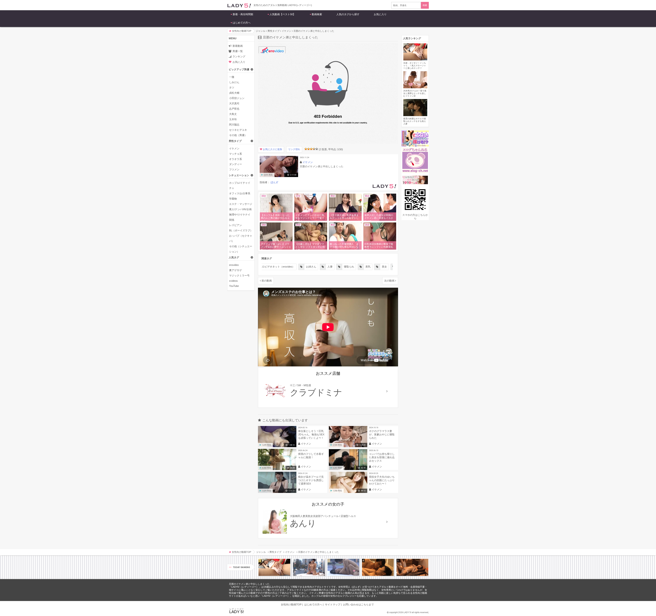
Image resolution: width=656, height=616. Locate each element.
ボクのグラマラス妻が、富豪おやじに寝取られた (382, 434)
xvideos (233, 280)
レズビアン (235, 225)
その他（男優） (238, 135)
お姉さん (292, 266)
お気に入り (380, 14)
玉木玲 (233, 119)
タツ (231, 87)
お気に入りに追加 (272, 149)
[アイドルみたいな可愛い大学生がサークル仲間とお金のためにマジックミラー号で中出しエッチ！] (309, 567)
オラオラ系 (235, 159)
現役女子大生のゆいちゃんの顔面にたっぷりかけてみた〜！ (382, 480)
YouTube (234, 285)
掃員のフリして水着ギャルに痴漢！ (311, 455)
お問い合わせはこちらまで (358, 604)
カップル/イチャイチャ (239, 185)
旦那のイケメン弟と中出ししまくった (249, 584)
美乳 (349, 266)
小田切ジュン (236, 98)
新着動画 (238, 45)
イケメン (234, 148)
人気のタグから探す (347, 14)
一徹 (231, 76)
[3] (311, 149)
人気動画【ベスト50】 (282, 14)
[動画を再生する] (279, 176)
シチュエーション (239, 175)
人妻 (311, 266)
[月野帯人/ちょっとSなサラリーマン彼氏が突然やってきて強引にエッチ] (378, 567)
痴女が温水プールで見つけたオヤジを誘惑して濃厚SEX (311, 480)
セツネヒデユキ (238, 129)
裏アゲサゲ (235, 270)
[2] (308, 149)
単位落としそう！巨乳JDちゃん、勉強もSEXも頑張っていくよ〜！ (311, 434)
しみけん (234, 82)
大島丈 (233, 114)
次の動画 (389, 280)
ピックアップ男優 (239, 69)
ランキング (239, 56)
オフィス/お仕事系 (239, 193)
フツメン (234, 169)
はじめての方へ (242, 22)
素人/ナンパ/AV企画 (240, 209)
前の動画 (267, 280)
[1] (305, 149)
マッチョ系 (235, 153)
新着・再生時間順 (243, 14)
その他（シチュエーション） (240, 249)
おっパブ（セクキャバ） (240, 238)
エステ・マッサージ (240, 203)
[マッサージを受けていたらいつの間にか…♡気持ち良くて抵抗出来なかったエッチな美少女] (412, 567)
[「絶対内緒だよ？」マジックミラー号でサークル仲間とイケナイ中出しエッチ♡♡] (343, 567)
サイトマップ (332, 604)
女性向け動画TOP (291, 604)
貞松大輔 (234, 92)
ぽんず (274, 182)
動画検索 (317, 14)
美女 (365, 266)
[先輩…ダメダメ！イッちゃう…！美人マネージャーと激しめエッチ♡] (274, 567)
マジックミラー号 (239, 275)
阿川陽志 (234, 124)
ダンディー (235, 164)
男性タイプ (235, 140)
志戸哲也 (234, 108)
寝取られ (330, 266)
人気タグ (234, 257)
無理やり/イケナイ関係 (239, 217)
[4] (314, 149)
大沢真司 (234, 103)
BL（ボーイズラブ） (241, 230)
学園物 (233, 198)
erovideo (234, 264)
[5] (316, 149)
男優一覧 (238, 51)
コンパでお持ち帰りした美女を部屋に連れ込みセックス (382, 457)
